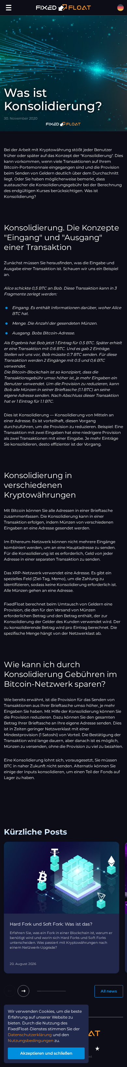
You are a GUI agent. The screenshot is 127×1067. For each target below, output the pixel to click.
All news (109, 991)
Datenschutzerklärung (30, 1034)
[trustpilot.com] (97, 1048)
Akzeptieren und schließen (46, 1053)
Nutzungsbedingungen (30, 1040)
